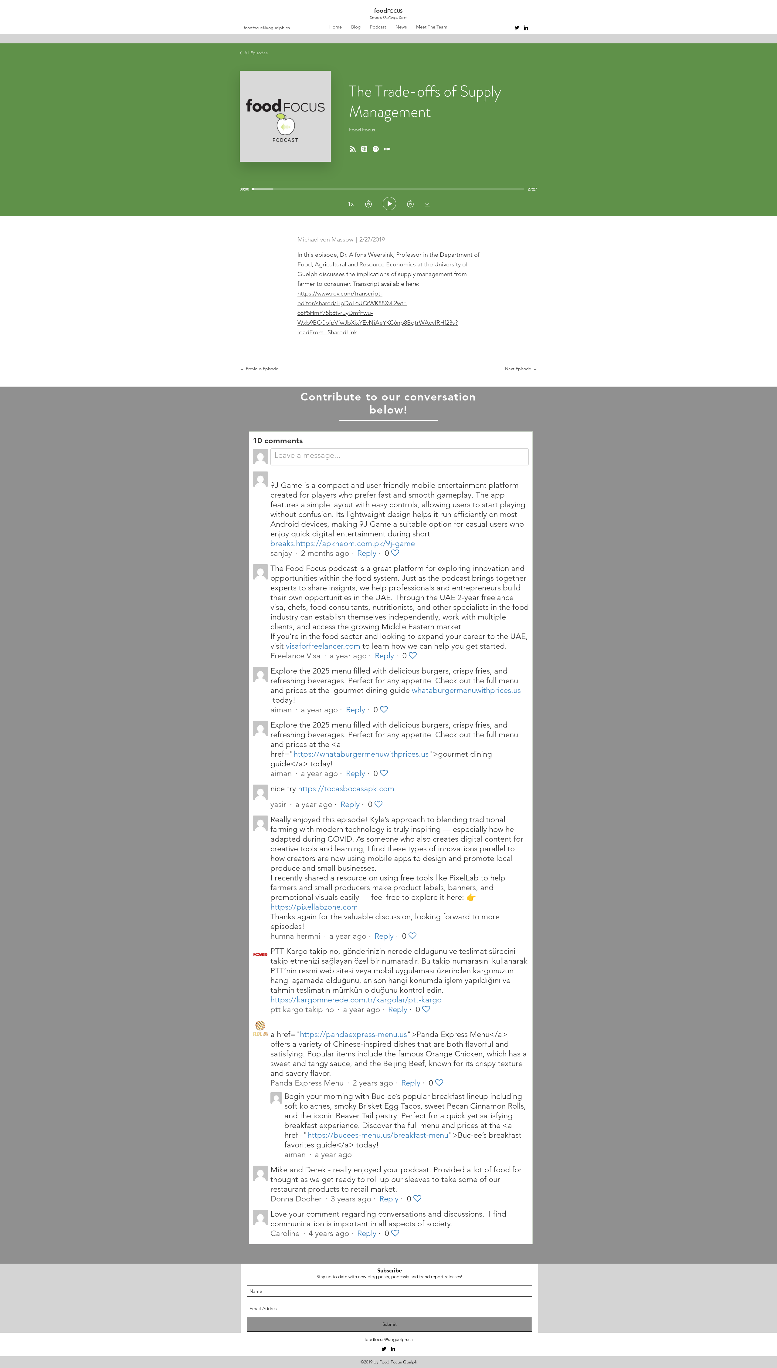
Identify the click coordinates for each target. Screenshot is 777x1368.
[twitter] (517, 28)
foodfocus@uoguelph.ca (267, 27)
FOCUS (394, 11)
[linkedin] (526, 28)
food (380, 10)
